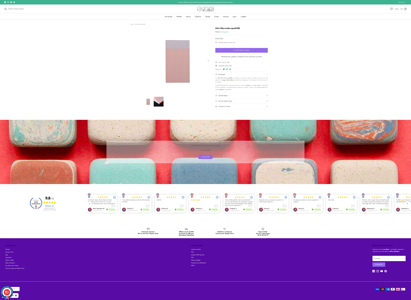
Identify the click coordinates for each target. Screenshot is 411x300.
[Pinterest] (14, 2)
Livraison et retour (196, 249)
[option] (177, 60)
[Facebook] (5, 2)
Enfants (216, 17)
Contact (7, 249)
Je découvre (205, 157)
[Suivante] (208, 60)
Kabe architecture (10, 263)
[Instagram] (8, 2)
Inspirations (8, 257)
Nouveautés (168, 17)
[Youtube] (11, 2)
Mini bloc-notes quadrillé (140, 24)
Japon (234, 17)
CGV (192, 257)
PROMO (179, 17)
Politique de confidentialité (198, 263)
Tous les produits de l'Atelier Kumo (14, 268)
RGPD (192, 265)
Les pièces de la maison (12, 265)
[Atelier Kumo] (205, 9)
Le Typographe (224, 32)
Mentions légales (195, 260)
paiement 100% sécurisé (197, 255)
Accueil (132, 24)
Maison (188, 17)
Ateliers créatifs (9, 260)
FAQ (192, 252)
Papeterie (198, 17)
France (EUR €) (401, 2)
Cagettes (243, 17)
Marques (226, 17)
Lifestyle (207, 17)
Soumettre (378, 264)
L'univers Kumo (9, 252)
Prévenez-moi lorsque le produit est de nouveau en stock (241, 57)
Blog (6, 255)
